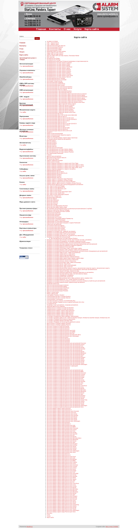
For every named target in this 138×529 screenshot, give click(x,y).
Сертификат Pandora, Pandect (55, 295)
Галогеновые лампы (26, 189)
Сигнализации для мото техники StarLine (58, 298)
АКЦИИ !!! (49, 132)
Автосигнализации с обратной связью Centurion (60, 105)
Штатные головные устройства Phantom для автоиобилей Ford (65, 346)
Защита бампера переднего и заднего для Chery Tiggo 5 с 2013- (65, 164)
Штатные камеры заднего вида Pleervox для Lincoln (62, 486)
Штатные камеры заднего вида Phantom (58, 422)
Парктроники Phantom (53, 215)
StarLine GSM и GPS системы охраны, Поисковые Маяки (63, 55)
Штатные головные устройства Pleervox (58, 367)
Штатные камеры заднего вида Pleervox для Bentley (62, 459)
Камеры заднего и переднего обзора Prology (60, 180)
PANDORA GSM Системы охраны (56, 51)
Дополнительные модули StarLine (56, 157)
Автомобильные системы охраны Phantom (59, 74)
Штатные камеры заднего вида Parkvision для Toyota (62, 419)
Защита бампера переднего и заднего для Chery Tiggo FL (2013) (65, 166)
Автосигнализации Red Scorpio (56, 85)
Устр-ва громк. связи (26, 175)
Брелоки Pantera (51, 145)
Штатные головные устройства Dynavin (58, 327)
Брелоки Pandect (51, 142)
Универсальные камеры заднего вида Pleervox (60, 313)
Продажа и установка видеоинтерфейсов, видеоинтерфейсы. (64, 245)
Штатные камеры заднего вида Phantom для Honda (61, 432)
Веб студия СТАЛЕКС (112, 526)
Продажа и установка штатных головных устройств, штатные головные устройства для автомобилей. (76, 281)
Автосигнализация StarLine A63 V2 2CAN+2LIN (60, 118)
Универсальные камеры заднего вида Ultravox (60, 315)
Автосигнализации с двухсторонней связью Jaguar (61, 104)
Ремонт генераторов (53, 292)
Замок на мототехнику (53, 162)
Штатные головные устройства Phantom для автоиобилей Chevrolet (66, 343)
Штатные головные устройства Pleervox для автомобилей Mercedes (66, 390)
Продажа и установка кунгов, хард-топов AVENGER (61, 265)
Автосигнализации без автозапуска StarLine (59, 88)
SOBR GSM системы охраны (55, 54)
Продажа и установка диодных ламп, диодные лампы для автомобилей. (67, 249)
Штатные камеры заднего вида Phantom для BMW (61, 427)
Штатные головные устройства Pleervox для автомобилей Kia (64, 384)
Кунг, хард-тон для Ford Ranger (56, 186)
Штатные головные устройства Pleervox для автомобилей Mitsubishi (66, 391)
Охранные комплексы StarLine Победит (58, 210)
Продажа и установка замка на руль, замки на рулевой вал (63, 252)
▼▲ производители (26, 66)
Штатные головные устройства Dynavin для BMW (61, 332)
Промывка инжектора (53, 283)
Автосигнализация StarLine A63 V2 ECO (58, 121)
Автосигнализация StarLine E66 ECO (57, 129)
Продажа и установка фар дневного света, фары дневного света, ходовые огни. (70, 278)
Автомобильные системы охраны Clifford (58, 64)
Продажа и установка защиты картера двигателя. (61, 255)
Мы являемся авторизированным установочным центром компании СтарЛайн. (69, 208)
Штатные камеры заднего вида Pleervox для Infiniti (61, 478)
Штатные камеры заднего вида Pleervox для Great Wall (62, 473)
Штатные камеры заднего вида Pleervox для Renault (62, 499)
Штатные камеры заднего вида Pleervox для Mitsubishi (62, 492)
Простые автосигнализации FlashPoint (58, 288)
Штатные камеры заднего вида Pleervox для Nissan (61, 493)
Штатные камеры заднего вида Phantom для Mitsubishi (62, 439)
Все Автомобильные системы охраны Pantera (60, 150)
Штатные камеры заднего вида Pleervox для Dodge (61, 470)
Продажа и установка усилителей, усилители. (60, 276)
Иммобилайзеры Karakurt (54, 174)
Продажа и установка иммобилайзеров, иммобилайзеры (63, 257)
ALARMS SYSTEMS (52, 41)
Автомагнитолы (25, 142)
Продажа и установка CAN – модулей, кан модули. (61, 231)
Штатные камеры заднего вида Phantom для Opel (61, 442)
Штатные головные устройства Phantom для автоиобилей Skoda (65, 359)
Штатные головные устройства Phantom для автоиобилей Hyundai (66, 349)
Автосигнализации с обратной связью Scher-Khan (61, 112)
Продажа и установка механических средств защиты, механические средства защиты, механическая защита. (78, 268)
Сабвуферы (23, 169)
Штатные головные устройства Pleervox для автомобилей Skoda (65, 398)
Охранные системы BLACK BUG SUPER (58, 211)
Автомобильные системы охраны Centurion (59, 62)
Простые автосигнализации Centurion (58, 285)
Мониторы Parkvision (53, 200)
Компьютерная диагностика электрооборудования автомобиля (65, 184)
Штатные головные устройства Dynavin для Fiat (60, 333)
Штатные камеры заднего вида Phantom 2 (59, 424)
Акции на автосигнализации (55, 133)
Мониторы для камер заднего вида (57, 207)
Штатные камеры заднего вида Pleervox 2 (59, 455)
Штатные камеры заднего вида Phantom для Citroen (62, 429)
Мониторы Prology (52, 204)
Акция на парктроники (53, 136)
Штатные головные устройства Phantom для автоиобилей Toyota (65, 363)
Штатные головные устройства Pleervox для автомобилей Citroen (66, 376)
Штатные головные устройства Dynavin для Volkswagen (63, 336)
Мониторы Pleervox (52, 203)
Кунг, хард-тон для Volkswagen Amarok (58, 194)
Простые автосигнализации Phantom (57, 291)
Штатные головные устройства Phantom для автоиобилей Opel (65, 356)
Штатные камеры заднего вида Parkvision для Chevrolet (63, 411)
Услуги (78, 29)
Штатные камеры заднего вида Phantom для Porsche (62, 445)
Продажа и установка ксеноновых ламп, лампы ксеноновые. (64, 262)
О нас (67, 29)
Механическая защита (27, 110)
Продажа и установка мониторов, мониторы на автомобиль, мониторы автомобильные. (72, 269)
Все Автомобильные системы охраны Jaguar (60, 149)
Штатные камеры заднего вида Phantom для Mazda (61, 436)
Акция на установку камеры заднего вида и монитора (62, 138)
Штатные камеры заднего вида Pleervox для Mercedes (62, 489)
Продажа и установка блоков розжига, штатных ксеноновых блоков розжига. (68, 242)
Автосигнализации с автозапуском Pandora (59, 91)
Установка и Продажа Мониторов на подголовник (61, 319)
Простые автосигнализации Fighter (57, 286)
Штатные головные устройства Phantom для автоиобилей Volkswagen (67, 364)
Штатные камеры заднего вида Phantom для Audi (61, 425)
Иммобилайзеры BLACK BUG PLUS (57, 173)
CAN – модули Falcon (53, 43)
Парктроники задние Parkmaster (56, 220)
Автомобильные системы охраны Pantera (59, 72)
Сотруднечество (51, 303)
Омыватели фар (25, 215)
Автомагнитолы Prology (53, 60)
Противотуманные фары (28, 208)
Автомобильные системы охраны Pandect (59, 70)
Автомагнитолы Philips (53, 58)
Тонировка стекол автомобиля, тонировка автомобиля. (62, 305)
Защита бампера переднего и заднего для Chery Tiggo (62, 163)
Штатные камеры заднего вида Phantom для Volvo (61, 452)
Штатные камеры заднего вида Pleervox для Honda (61, 475)
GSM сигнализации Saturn (54, 48)
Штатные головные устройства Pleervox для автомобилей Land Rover (67, 385)
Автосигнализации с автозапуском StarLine (59, 92)
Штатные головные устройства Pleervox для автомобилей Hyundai (66, 381)
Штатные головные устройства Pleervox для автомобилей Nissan (65, 393)
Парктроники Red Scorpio (54, 217)
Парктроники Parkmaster (54, 214)
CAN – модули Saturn (53, 44)
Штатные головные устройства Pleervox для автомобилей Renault (66, 397)
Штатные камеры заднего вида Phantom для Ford (61, 431)
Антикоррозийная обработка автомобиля (59, 139)
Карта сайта (92, 29)
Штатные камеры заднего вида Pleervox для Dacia (61, 469)
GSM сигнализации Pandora (55, 47)
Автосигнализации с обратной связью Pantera (60, 109)
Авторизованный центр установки (56, 79)
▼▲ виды (22, 112)
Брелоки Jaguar (51, 140)
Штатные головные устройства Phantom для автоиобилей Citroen (66, 344)
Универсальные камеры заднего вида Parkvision (60, 310)
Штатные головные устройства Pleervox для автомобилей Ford (65, 378)
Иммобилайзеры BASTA (54, 170)
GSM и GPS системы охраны (26, 84)
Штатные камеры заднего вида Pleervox (58, 453)
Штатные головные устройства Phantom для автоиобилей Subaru (66, 360)
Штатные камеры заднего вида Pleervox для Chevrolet (62, 465)
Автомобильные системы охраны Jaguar (58, 68)
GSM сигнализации (26, 90)
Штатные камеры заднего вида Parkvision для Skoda (62, 418)
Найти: (21, 36)
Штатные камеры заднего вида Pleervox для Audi (61, 458)
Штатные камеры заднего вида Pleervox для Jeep (61, 480)
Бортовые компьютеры (27, 228)
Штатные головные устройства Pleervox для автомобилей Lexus (65, 387)
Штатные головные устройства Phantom (58, 339)
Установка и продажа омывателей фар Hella (59, 320)
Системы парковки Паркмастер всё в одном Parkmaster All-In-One (65, 302)
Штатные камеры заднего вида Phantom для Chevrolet (62, 428)
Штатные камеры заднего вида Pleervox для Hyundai (62, 476)
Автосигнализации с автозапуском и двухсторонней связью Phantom (66, 99)
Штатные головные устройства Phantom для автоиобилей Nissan (65, 354)
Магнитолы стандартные (54, 196)
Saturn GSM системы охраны (55, 53)
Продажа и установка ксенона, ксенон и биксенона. (61, 261)
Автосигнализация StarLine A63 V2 (57, 116)
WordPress (30, 526)
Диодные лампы (25, 195)
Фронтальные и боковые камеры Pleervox (59, 325)
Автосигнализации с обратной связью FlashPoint (61, 108)
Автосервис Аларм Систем (54, 81)
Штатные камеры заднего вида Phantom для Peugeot (62, 444)
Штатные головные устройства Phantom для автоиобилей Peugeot (66, 357)
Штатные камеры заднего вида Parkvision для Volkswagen (63, 421)
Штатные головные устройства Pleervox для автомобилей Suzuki (65, 402)
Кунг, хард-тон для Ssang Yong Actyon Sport (59, 191)
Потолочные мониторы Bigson (55, 225)
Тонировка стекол (25, 248)
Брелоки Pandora (52, 143)
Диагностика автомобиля (54, 156)
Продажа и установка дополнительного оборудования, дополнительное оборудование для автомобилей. (77, 251)
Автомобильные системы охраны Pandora (59, 71)
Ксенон (22, 182)
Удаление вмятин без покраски (56, 306)
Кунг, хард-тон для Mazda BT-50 (56, 187)
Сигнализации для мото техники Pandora (59, 296)
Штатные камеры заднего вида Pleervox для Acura (61, 456)
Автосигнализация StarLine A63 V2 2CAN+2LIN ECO (62, 119)
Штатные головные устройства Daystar (58, 326)
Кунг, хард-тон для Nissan (54, 190)
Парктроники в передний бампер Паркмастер (60, 218)
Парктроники (24, 116)
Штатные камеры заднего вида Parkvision (59, 408)
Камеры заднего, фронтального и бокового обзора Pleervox (64, 183)
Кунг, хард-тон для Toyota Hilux (55, 193)
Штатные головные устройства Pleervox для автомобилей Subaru (66, 401)
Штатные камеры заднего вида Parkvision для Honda (62, 414)
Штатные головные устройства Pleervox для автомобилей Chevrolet (66, 373)
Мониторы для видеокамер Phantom (57, 206)
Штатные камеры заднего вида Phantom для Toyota (61, 449)
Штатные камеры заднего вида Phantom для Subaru (62, 448)
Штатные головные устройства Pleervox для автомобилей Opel (65, 394)
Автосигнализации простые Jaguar (57, 89)
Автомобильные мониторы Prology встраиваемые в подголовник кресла (67, 61)
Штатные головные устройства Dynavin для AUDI (61, 330)
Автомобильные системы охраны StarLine (59, 77)
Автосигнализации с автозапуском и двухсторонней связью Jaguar (66, 98)
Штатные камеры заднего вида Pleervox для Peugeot (62, 496)
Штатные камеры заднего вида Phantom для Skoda (61, 446)
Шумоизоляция (25, 241)
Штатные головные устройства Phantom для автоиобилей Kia (64, 350)
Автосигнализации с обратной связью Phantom (60, 111)
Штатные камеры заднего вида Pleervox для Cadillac (62, 462)
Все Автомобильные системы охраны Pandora (64, 238)
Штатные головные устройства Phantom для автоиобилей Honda (65, 347)
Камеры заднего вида (27, 123)
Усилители (23, 162)
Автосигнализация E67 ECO (55, 113)
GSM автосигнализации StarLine (56, 45)
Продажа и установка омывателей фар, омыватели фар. (63, 271)
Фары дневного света (27, 202)
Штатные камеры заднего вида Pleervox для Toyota (61, 509)
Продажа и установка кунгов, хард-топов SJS (60, 266)
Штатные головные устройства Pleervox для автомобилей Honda (65, 380)
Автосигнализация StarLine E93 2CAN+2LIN (59, 130)
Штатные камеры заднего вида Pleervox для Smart (61, 503)
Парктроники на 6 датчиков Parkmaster (58, 221)
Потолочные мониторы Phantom (56, 227)
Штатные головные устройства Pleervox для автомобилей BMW (65, 371)
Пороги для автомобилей (54, 224)
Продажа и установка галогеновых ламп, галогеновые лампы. (64, 248)
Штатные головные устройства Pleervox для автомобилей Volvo (65, 407)
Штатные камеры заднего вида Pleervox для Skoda (61, 502)
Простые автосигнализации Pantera (57, 289)
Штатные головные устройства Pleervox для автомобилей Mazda (65, 388)
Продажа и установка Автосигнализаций (58, 237)
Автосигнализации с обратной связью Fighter (60, 106)
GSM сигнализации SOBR (54, 50)
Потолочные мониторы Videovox (56, 230)
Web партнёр (50, 57)
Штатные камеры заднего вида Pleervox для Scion (61, 500)
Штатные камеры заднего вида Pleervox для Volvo (61, 512)
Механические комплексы (54, 197)
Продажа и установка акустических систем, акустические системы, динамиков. (69, 240)
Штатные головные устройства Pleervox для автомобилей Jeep (65, 383)
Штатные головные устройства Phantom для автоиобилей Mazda (65, 351)
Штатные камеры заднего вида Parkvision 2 (59, 410)
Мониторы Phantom (52, 201)
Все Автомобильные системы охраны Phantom (60, 152)
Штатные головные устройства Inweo (57, 337)
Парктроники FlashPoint (53, 213)
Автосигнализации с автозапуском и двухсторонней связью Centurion (67, 94)
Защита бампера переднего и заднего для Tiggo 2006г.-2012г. (64, 167)
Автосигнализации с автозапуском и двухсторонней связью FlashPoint (67, 96)
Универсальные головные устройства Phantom (60, 308)
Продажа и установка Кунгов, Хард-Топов (58, 264)
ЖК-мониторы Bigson (53, 159)
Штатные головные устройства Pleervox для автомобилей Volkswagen (67, 405)
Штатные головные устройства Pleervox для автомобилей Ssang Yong (67, 400)
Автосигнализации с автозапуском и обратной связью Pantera (64, 101)
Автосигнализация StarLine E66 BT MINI (58, 128)
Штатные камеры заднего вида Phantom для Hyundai (62, 434)
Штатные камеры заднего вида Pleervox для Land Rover (63, 483)
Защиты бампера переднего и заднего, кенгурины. (61, 169)
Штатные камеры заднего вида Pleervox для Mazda (61, 487)
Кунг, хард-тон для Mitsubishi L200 (56, 189)
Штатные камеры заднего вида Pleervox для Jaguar (61, 479)
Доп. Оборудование (26, 235)
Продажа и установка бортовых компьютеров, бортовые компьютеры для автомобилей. (72, 244)
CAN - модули (24, 96)
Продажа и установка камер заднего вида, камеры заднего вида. (65, 258)
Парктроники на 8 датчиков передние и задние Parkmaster (63, 223)
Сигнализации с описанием (55, 299)
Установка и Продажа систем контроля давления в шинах (63, 322)
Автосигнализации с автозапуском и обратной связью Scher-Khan (66, 102)
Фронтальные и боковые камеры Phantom (59, 323)
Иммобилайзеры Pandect (54, 176)
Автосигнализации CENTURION (56, 84)
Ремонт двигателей (52, 293)
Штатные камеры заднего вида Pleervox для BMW (61, 461)
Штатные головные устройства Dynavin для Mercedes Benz (64, 334)
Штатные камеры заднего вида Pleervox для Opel (61, 495)
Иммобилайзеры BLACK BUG (55, 172)
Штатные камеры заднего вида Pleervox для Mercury (62, 490)
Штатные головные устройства (26, 130)
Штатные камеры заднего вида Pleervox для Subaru (62, 506)
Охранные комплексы (27, 70)
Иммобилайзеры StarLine (54, 177)
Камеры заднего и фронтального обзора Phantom (61, 181)
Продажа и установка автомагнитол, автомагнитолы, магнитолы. (65, 235)
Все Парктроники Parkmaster (55, 153)
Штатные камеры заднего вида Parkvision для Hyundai (62, 415)
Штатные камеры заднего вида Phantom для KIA (61, 435)
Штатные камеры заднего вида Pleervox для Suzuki (61, 507)
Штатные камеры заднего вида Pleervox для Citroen (62, 468)
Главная (41, 29)
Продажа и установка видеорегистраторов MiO (60, 247)
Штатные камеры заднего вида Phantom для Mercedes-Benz (64, 438)
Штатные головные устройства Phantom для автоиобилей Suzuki (65, 361)
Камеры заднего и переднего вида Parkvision (60, 179)
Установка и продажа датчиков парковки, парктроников (62, 316)
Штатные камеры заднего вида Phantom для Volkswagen (63, 451)
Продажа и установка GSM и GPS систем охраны (61, 234)
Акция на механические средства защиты (59, 135)
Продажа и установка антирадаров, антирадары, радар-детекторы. (66, 241)
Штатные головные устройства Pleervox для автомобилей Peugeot (66, 395)
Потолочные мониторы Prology (56, 228)
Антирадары (23, 221)
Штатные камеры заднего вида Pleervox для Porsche (62, 497)
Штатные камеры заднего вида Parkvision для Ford (61, 412)
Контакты (55, 29)
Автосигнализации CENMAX (55, 82)
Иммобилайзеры (25, 77)
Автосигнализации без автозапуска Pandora (59, 87)
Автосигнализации (26, 64)
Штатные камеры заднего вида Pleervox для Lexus (61, 485)
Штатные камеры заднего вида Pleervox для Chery (61, 463)
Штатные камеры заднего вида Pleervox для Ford (61, 472)
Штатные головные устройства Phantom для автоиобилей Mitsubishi (66, 353)
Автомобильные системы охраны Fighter (58, 65)
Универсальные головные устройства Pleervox (60, 309)
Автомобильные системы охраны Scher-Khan (60, 75)
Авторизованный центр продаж (56, 78)
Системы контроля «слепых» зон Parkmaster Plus (61, 300)
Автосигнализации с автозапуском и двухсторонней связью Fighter (66, 95)
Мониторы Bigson (52, 198)
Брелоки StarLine (52, 146)
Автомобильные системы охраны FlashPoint (59, 67)
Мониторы (23, 136)
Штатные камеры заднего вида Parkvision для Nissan (62, 417)
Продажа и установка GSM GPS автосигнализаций (61, 232)
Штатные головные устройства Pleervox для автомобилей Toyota (65, 404)
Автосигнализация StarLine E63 (56, 126)
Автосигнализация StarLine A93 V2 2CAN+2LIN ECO (62, 123)
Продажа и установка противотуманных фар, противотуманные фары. (67, 274)
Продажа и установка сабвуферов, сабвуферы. (60, 275)
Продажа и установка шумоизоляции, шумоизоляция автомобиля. (66, 282)
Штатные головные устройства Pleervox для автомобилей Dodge (65, 377)
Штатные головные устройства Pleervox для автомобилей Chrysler (66, 374)
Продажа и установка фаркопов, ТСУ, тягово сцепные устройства (65, 279)
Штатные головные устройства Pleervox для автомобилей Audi (65, 370)
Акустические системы (27, 156)
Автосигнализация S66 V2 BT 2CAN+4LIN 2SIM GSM (62, 115)
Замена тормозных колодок (55, 160)
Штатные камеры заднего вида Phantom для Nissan (61, 441)
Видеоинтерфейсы (26, 149)
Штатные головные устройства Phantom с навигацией (62, 366)
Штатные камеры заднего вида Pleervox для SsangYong (63, 504)
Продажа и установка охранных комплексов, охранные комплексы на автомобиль (70, 272)
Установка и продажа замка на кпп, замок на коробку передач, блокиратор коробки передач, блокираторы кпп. (78, 317)
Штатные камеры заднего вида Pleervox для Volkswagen (63, 510)
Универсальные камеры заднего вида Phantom (60, 312)
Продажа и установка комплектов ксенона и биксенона (62, 259)
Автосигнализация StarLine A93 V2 (57, 122)
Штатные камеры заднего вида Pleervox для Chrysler (62, 466)
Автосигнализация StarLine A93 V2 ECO (58, 125)
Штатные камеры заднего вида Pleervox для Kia (60, 482)
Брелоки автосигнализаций (26, 103)
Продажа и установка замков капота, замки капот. (61, 254)
